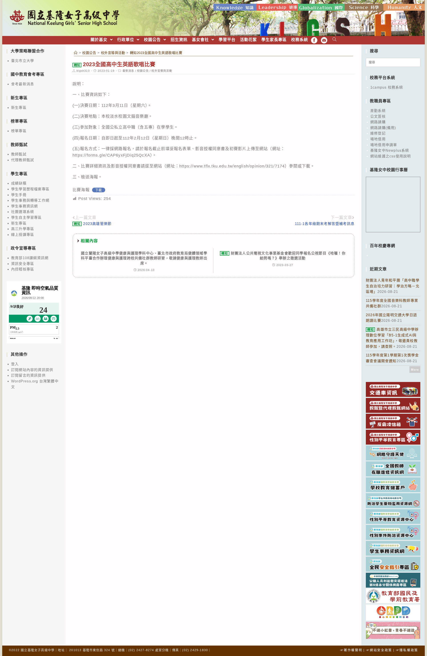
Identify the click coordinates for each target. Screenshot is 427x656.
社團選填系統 (22, 212)
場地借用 (378, 139)
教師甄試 (18, 154)
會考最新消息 (22, 84)
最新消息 (128, 70)
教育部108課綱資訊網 (29, 258)
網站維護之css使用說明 (390, 156)
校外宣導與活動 (161, 70)
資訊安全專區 (22, 264)
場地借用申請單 (383, 145)
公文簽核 (378, 116)
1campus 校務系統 (386, 87)
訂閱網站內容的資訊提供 (32, 370)
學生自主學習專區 (26, 217)
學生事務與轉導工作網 (30, 200)
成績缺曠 (18, 183)
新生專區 (18, 107)
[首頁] (76, 53)
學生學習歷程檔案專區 (30, 189)
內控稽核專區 (22, 269)
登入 (15, 364)
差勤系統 (378, 111)
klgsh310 (83, 70)
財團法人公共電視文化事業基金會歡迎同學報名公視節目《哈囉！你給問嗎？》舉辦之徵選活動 (283, 255)
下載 (98, 190)
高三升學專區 (22, 229)
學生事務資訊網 (24, 206)
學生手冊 (18, 195)
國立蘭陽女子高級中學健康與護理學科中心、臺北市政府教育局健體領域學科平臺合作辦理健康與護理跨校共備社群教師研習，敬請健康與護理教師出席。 (144, 258)
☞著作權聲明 (351, 650)
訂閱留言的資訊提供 (28, 375)
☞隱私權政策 (407, 650)
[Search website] (334, 40)
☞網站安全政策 (379, 650)
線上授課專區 (22, 235)
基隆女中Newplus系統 (389, 150)
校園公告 (143, 70)
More (415, 369)
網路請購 (378, 122)
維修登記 (378, 133)
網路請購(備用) (383, 128)
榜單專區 (18, 131)
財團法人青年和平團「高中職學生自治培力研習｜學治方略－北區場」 (392, 286)
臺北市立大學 (22, 61)
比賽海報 (81, 190)
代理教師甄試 (22, 160)
